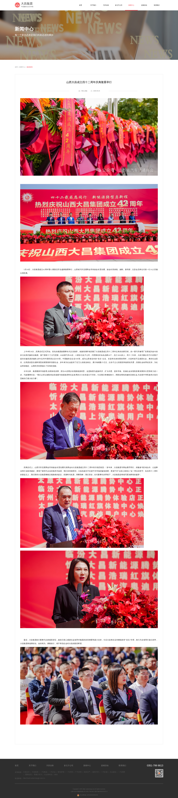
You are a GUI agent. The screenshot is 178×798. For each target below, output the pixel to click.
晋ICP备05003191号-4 (101, 791)
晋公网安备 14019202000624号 (89, 795)
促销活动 (144, 5)
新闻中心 (131, 5)
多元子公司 (118, 5)
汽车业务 (106, 5)
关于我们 (93, 5)
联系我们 (157, 5)
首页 (80, 5)
